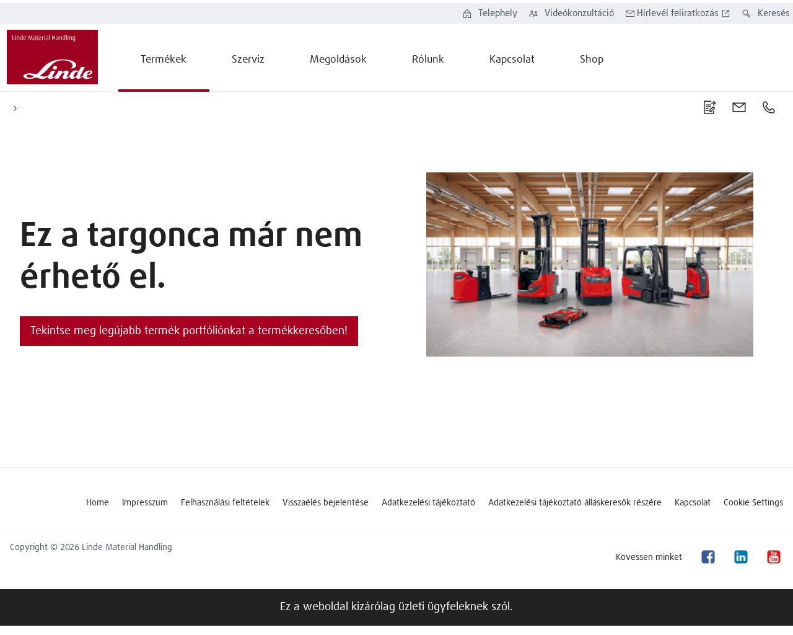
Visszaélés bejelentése (326, 503)
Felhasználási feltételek (225, 503)
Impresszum (145, 503)
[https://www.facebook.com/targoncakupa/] (707, 557)
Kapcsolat (693, 503)
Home (97, 503)
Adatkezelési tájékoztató (428, 503)
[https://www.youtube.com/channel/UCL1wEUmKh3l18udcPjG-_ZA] (773, 557)
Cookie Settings (753, 503)
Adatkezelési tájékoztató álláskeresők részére (575, 503)
